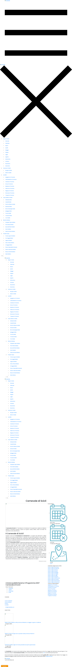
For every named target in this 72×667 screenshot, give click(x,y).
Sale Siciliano (8, 254)
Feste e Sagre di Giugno (53, 574)
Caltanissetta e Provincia (10, 179)
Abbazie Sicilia (8, 199)
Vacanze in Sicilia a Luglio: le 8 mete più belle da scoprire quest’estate (20, 644)
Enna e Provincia (9, 184)
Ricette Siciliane (6, 220)
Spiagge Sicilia (8, 211)
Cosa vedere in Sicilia (7, 197)
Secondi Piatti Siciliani (10, 227)
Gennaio (7, 141)
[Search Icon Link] (2, 255)
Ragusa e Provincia (9, 190)
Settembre (7, 159)
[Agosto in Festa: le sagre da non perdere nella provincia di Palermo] (9, 628)
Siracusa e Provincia (9, 193)
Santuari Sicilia (8, 206)
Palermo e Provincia (9, 188)
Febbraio (7, 143)
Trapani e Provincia (9, 195)
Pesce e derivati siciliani (10, 249)
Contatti (6, 605)
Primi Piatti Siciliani (9, 224)
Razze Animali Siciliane (10, 251)
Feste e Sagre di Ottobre (53, 579)
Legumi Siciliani (8, 240)
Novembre (7, 163)
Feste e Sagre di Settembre (54, 578)
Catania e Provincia (9, 181)
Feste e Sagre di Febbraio (53, 568)
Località (5, 175)
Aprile (6, 147)
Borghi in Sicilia (8, 170)
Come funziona (8, 602)
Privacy (6, 603)
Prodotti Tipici (6, 233)
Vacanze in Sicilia (7, 168)
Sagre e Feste (6, 138)
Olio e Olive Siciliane (9, 242)
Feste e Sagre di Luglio (52, 575)
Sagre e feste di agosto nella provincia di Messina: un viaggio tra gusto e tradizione (23, 622)
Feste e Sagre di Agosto (53, 576)
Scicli (51, 563)
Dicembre (7, 166)
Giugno (6, 152)
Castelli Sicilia (8, 202)
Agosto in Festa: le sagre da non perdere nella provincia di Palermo (19, 633)
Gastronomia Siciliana (10, 231)
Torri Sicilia (7, 217)
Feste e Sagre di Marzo (53, 570)
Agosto (7, 157)
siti (44, 652)
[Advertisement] (26, 572)
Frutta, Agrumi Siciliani (10, 236)
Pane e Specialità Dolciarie (11, 247)
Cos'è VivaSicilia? (8, 601)
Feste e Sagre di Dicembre (54, 582)
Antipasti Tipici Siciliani (10, 222)
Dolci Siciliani (8, 229)
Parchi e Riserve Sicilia (10, 204)
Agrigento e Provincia (10, 177)
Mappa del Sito (49, 656)
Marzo (6, 145)
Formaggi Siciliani (9, 238)
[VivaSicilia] (7, 0)
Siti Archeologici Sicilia (10, 208)
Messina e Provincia (9, 186)
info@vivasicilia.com (9, 607)
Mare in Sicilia (8, 172)
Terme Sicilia (8, 213)
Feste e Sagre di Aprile (53, 571)
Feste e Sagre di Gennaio (53, 567)
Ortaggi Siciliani (8, 245)
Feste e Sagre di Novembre (54, 580)
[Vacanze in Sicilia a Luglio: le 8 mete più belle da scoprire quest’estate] (9, 640)
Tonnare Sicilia (8, 215)
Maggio (7, 150)
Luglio (6, 154)
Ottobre (7, 161)
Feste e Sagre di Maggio (53, 572)
